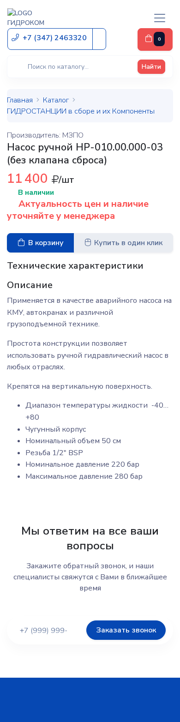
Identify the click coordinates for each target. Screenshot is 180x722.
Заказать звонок (126, 630)
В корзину (46, 243)
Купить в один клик (128, 243)
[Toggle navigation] (160, 18)
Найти (151, 66)
